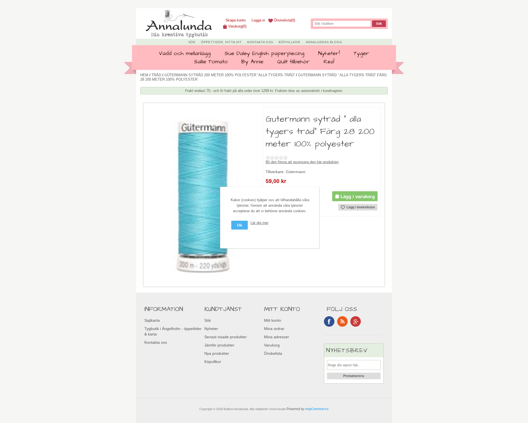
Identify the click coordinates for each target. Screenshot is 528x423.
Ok (239, 225)
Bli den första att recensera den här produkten (302, 162)
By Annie (252, 62)
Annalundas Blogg (324, 42)
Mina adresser (276, 337)
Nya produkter (216, 353)
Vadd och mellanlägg (185, 53)
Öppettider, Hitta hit (221, 42)
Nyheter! (329, 53)
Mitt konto (272, 320)
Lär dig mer (259, 223)
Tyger (361, 53)
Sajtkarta (152, 320)
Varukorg (272, 345)
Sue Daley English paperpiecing (264, 53)
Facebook (329, 321)
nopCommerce (317, 409)
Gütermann (296, 172)
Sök (192, 42)
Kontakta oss (260, 42)
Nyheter (211, 328)
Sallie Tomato (211, 62)
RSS (342, 321)
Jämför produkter (219, 345)
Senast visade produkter (225, 337)
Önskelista (273, 353)
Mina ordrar (274, 328)
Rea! (329, 62)
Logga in (258, 20)
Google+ (355, 321)
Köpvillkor (289, 42)
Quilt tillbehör (293, 62)
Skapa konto (236, 20)
